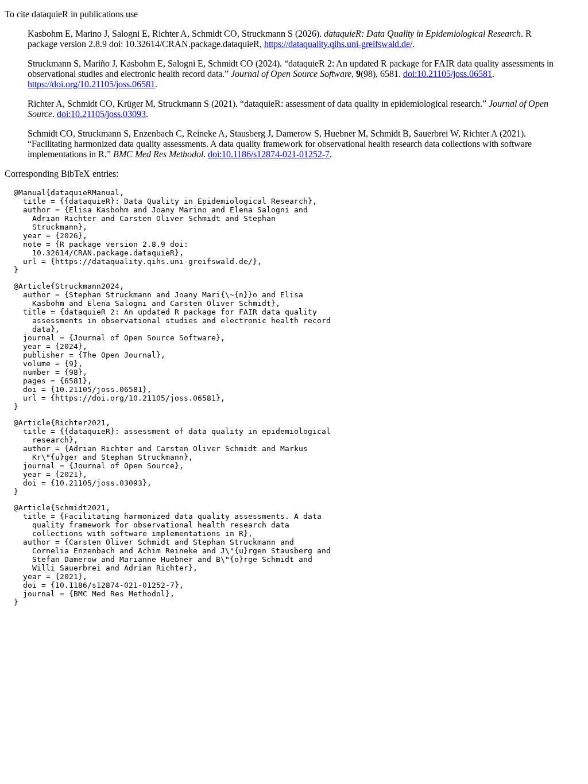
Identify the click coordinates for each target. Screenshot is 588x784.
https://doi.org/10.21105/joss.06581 (91, 84)
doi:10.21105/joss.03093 (101, 114)
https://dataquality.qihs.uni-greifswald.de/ (338, 44)
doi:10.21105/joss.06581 (447, 74)
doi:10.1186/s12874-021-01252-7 (269, 154)
